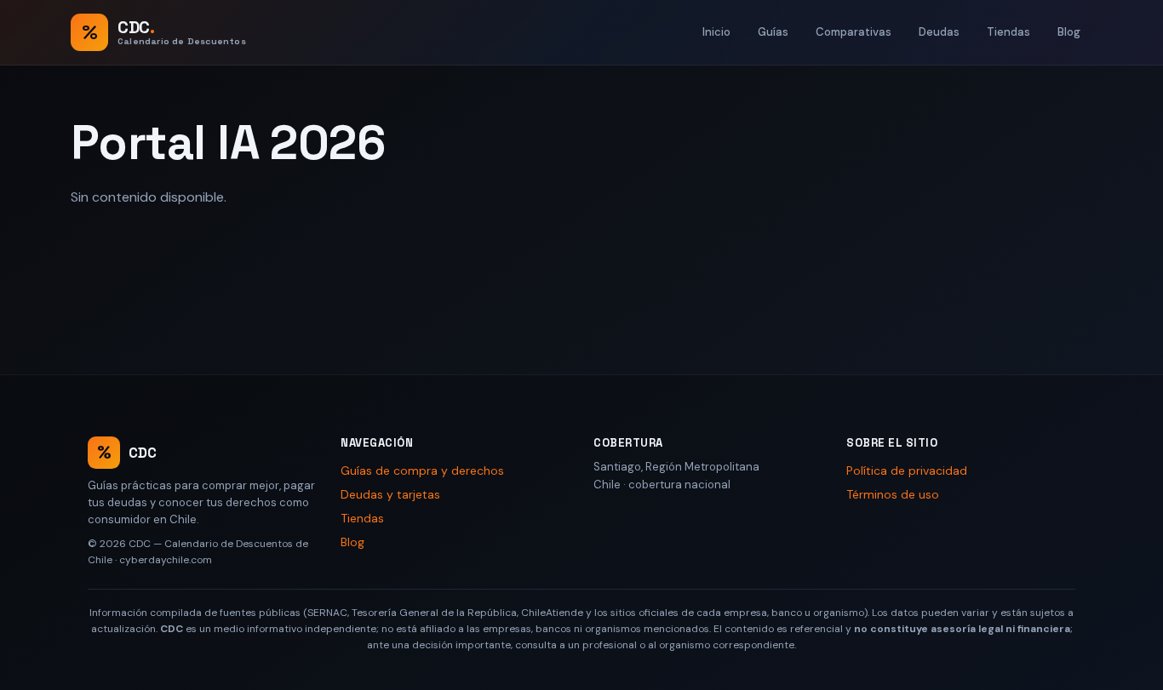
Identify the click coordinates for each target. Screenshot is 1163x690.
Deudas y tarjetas (390, 494)
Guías (773, 32)
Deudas (939, 32)
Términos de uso (892, 494)
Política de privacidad (906, 470)
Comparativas (853, 32)
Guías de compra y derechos (422, 470)
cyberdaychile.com (165, 560)
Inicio (716, 32)
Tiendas (1008, 32)
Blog (1068, 32)
